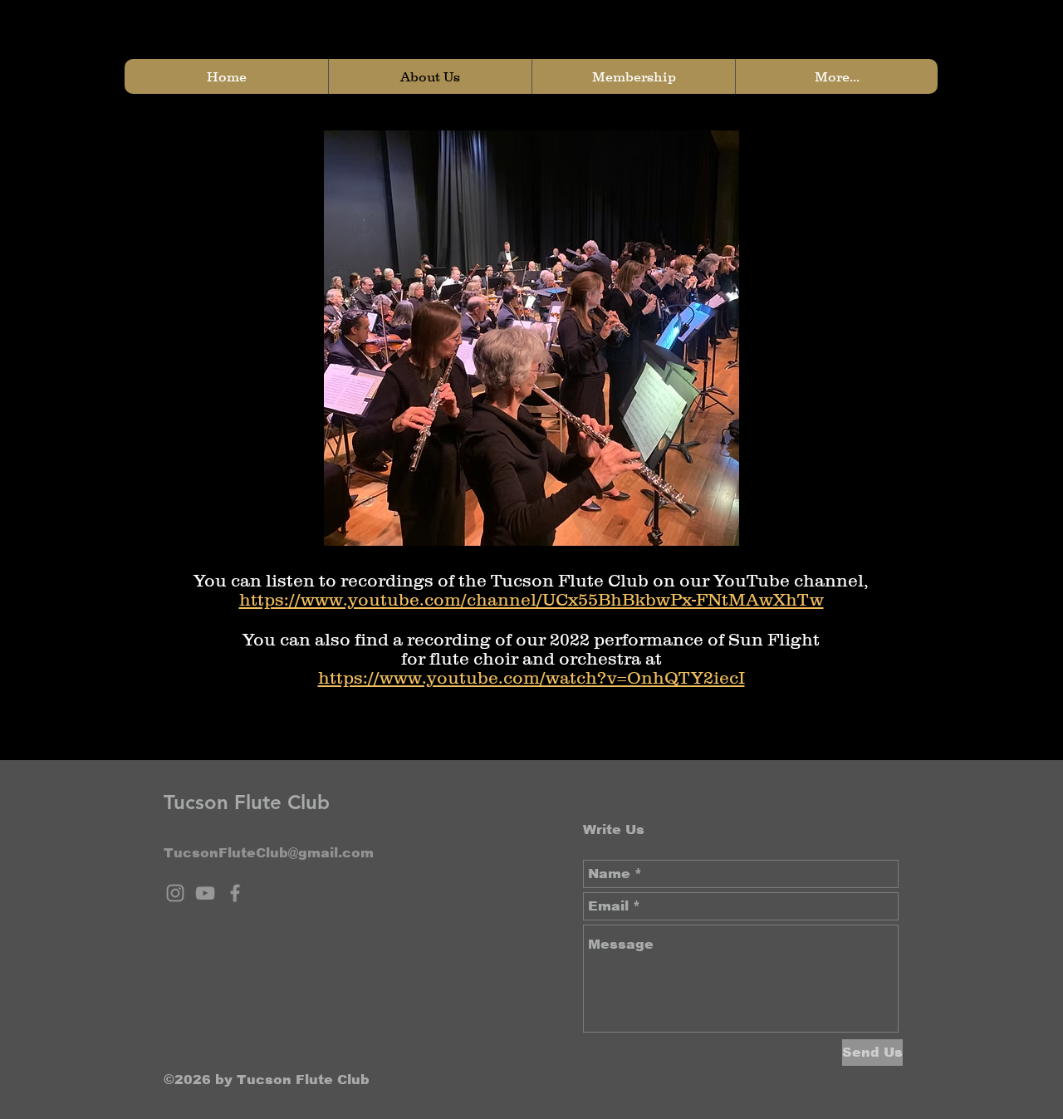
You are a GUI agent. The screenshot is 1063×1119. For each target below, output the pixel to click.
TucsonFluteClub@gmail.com (269, 853)
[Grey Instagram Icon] (175, 893)
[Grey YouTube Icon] (205, 893)
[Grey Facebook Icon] (235, 893)
